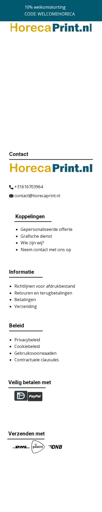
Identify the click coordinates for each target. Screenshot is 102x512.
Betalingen (25, 299)
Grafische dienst (36, 236)
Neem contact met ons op (46, 249)
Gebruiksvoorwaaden (35, 353)
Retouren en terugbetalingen (43, 293)
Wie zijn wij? (32, 243)
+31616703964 (28, 187)
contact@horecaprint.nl (36, 196)
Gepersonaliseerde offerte (46, 229)
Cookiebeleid (27, 346)
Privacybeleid (27, 340)
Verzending (25, 306)
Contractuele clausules (36, 360)
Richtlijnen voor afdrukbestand (44, 286)
